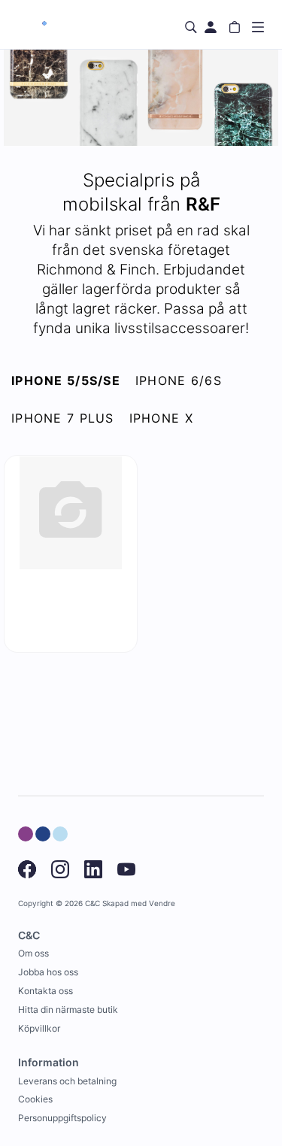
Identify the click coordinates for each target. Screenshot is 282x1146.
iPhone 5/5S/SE (65, 380)
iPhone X (161, 418)
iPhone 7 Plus (62, 418)
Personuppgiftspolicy (62, 1117)
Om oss (33, 953)
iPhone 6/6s (178, 380)
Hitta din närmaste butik (68, 1009)
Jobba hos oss (48, 972)
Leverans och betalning (67, 1081)
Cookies (35, 1099)
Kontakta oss (45, 990)
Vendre (162, 903)
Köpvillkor (39, 1028)
